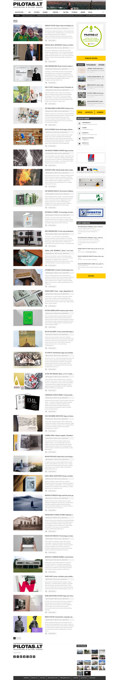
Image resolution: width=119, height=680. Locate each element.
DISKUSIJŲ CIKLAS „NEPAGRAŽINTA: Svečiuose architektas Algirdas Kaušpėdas (59, 45)
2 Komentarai (58, 579)
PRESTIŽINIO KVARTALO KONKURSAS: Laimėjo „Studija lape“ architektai (91, 226)
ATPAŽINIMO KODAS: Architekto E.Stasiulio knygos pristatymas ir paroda (59, 270)
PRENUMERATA (86, 122)
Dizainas (45, 12)
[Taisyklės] (34, 656)
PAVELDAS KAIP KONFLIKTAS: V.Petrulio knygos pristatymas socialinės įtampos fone (59, 536)
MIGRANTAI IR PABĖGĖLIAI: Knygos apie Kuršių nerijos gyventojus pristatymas (59, 495)
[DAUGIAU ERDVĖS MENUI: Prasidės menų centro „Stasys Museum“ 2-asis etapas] (87, 652)
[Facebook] (18, 656)
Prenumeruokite (65, 677)
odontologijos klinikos (91, 252)
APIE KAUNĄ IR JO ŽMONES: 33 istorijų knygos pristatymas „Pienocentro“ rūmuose (59, 212)
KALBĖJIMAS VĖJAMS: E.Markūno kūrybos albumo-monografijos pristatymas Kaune (59, 170)
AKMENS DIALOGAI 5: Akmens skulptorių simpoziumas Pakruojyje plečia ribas (34, 15)
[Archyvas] (31, 656)
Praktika (55, 12)
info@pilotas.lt (85, 139)
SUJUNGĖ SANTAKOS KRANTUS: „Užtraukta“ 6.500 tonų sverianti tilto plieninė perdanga (95, 77)
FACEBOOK (85, 132)
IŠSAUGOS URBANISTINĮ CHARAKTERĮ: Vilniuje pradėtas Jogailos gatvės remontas (91, 256)
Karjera (75, 677)
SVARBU (84, 127)
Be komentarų (59, 28)
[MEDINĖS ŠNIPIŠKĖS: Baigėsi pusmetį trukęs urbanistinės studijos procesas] (94, 668)
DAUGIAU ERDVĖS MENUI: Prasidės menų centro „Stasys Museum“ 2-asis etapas (95, 101)
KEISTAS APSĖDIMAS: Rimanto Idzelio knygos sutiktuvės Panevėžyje (59, 129)
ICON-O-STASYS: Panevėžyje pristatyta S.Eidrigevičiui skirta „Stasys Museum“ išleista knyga (59, 87)
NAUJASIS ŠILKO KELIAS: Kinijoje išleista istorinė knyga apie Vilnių (59, 457)
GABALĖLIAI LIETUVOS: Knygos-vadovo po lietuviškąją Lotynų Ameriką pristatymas (59, 26)
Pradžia (26, 677)
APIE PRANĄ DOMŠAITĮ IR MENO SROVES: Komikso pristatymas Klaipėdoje (59, 108)
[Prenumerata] (14, 656)
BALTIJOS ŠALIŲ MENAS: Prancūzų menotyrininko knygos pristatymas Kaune (59, 332)
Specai (90, 12)
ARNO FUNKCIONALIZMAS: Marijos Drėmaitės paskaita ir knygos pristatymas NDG (59, 66)
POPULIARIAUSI (91, 65)
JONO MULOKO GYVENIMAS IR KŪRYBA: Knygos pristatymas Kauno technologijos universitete (59, 150)
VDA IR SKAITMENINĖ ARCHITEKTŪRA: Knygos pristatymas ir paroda (59, 416)
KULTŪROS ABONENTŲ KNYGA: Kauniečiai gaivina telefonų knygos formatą (59, 310)
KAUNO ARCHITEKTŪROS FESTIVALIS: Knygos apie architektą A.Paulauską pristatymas (59, 596)
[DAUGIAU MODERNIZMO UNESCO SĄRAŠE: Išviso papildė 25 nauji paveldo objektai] (102, 662)
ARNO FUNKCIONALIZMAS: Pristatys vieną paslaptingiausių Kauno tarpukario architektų (59, 231)
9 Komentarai (59, 478)
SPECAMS (101, 65)
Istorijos (74, 12)
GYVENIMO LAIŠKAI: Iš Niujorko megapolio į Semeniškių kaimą (59, 435)
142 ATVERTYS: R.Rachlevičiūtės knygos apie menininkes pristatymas (59, 353)
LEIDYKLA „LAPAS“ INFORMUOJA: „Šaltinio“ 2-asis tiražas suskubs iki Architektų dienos (59, 251)
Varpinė (83, 12)
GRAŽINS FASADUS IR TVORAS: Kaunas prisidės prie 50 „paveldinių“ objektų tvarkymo (91, 248)
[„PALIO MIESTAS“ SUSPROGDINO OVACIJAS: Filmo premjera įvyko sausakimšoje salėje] (87, 673)
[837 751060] (27, 656)
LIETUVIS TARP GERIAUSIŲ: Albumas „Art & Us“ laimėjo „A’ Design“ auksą (59, 374)
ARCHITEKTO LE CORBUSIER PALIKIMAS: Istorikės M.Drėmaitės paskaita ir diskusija (59, 557)
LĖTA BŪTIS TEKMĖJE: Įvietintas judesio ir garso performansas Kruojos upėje (83, 15)
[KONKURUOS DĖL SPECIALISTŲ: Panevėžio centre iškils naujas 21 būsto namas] (94, 662)
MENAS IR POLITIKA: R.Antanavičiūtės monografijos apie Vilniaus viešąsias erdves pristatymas (59, 617)
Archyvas (84, 677)
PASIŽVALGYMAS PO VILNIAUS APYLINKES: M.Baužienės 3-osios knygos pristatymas (59, 515)
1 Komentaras (60, 194)
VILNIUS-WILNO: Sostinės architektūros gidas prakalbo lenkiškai (59, 576)
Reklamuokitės (53, 677)
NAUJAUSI (81, 65)
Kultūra (65, 12)
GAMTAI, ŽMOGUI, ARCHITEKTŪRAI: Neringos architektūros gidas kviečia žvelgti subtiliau (59, 476)
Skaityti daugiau (52, 40)
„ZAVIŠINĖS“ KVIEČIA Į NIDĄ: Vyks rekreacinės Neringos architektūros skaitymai (95, 68)
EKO (29, 12)
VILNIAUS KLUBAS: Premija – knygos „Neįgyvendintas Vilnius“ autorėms (59, 291)
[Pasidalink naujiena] (21, 656)
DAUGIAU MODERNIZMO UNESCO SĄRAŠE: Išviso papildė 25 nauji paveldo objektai (91, 264)
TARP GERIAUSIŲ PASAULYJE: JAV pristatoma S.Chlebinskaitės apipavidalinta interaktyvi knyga (59, 191)
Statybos (37, 12)
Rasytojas (66, 478)
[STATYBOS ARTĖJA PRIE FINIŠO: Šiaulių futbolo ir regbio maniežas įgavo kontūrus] (87, 662)
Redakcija (34, 677)
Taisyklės (92, 677)
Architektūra (19, 12)
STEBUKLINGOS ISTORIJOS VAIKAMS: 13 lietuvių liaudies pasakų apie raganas (59, 395)
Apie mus (42, 677)
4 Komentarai (58, 559)
